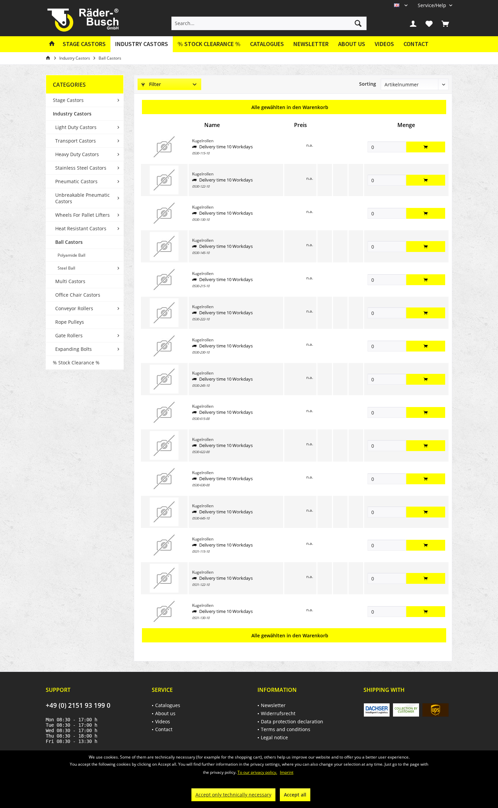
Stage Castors (68, 100)
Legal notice (274, 737)
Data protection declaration (292, 721)
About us (351, 44)
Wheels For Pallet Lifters (82, 215)
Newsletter (311, 44)
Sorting (367, 84)
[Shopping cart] (445, 23)
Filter (154, 84)
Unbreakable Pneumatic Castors (82, 198)
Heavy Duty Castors (77, 154)
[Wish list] (429, 23)
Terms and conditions (285, 729)
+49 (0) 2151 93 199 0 (78, 705)
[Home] (52, 44)
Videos (384, 44)
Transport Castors (75, 140)
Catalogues (267, 44)
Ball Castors (69, 242)
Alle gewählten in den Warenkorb (289, 107)
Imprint (286, 772)
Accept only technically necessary (233, 794)
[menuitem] (432, 5)
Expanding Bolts (73, 349)
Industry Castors (72, 113)
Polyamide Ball (71, 255)
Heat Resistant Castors (80, 228)
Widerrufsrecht (278, 713)
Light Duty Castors (76, 127)
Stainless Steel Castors (80, 168)
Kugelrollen (202, 141)
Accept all (295, 794)
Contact (416, 44)
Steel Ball (66, 268)
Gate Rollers (69, 335)
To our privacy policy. (257, 772)
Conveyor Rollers (74, 308)
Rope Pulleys (69, 322)
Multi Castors (70, 281)
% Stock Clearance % (76, 362)
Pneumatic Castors (76, 181)
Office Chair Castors (77, 295)
